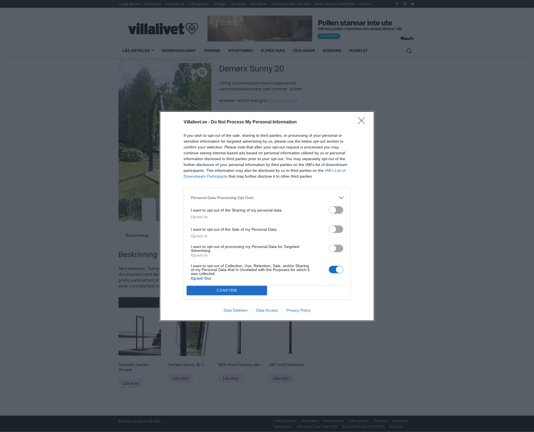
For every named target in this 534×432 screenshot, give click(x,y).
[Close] (363, 122)
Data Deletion (236, 310)
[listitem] (267, 198)
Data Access (267, 310)
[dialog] (267, 216)
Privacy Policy (298, 310)
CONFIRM (227, 290)
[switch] (336, 210)
